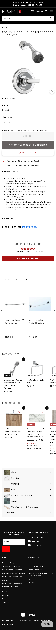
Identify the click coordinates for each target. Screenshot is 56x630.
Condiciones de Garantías (13, 573)
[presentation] (2, 311)
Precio (5, 105)
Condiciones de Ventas (12, 570)
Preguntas (7, 218)
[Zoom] (52, 91)
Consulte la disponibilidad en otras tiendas (23, 165)
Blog (30, 579)
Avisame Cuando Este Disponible (28, 144)
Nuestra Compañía (10, 563)
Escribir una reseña (28, 258)
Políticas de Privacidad (12, 577)
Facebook (6, 592)
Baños (17, 402)
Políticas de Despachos (12, 584)
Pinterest (6, 599)
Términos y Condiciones (12, 566)
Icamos (9, 624)
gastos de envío (11, 130)
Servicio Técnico (35, 570)
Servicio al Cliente (35, 566)
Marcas (31, 563)
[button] (28, 153)
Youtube (5, 602)
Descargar (29, 227)
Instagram (6, 595)
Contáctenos (7, 580)
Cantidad (7, 117)
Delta (16, 354)
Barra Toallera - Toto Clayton (37, 321)
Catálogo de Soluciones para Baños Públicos (40, 574)
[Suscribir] (6, 549)
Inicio (4, 27)
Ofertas (31, 582)
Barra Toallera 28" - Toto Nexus (15, 321)
